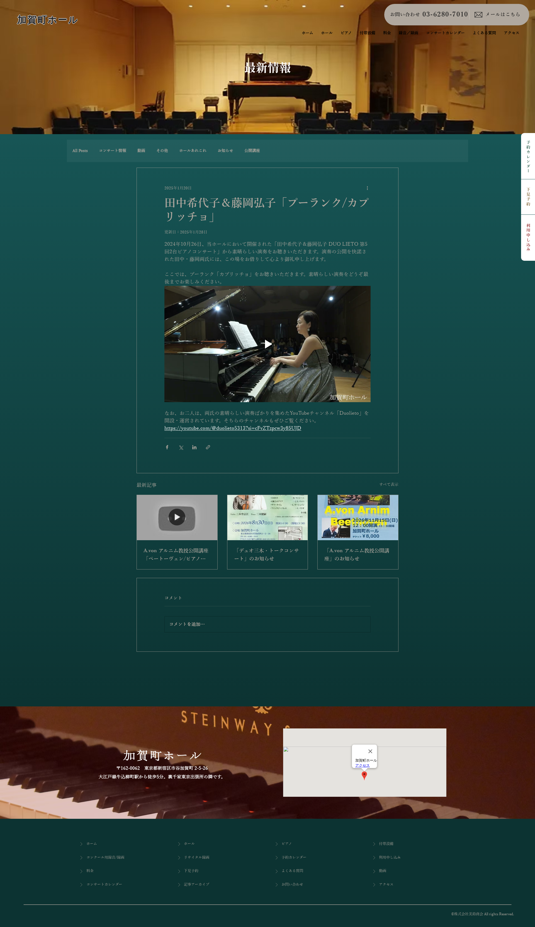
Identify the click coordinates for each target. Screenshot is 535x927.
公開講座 (252, 151)
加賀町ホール (48, 20)
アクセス (386, 885)
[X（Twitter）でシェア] (180, 447)
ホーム (91, 844)
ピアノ (286, 844)
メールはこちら (503, 14)
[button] (408, 33)
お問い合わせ (405, 14)
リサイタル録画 (196, 858)
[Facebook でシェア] (167, 447)
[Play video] (267, 344)
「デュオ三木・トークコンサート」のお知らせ (266, 555)
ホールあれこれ (192, 151)
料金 (90, 871)
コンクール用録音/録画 (105, 858)
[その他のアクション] (367, 188)
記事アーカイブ (196, 885)
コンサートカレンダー (104, 885)
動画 (141, 151)
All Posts (80, 151)
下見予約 (528, 197)
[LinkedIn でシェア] (194, 447)
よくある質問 (292, 871)
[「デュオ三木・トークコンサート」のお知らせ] (267, 517)
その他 (162, 151)
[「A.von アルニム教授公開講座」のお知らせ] (358, 517)
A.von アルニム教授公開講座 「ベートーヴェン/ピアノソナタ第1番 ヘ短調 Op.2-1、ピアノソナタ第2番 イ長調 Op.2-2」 (177, 555)
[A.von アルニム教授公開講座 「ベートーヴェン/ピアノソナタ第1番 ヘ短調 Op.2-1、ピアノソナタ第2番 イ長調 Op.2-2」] (177, 517)
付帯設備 (386, 844)
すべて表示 (388, 484)
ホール (189, 844)
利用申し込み (528, 237)
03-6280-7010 (445, 14)
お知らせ (225, 151)
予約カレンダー (528, 157)
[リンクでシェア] (208, 447)
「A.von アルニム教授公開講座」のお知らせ (356, 555)
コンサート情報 (112, 151)
